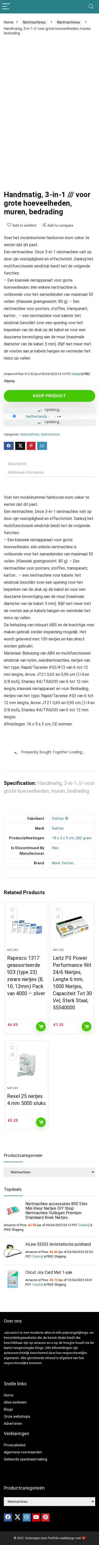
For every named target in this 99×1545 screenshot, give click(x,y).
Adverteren (13, 1424)
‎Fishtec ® (60, 819)
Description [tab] (17, 464)
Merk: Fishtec (63, 863)
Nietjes (12, 950)
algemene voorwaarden (23, 1452)
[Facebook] (8, 1517)
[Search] (91, 6)
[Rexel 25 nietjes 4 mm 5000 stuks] (26, 1065)
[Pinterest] (45, 1517)
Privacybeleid (14, 1445)
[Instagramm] (27, 1517)
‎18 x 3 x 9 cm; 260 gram (72, 838)
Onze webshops (17, 1416)
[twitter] (17, 1517)
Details (76, 374)
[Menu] (6, 6)
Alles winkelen (15, 1402)
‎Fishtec (58, 828)
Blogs (8, 1409)
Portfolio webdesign (61, 1538)
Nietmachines (34, 22)
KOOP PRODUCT (49, 395)
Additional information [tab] (26, 472)
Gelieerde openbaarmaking (25, 1459)
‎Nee (55, 848)
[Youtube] (36, 1517)
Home (8, 22)
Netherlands (36, 416)
